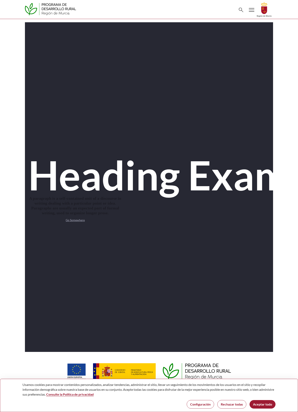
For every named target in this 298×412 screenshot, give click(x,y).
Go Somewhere (75, 220)
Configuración (200, 404)
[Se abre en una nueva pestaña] (264, 9)
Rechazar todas (232, 404)
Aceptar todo (262, 404)
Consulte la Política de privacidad (70, 394)
